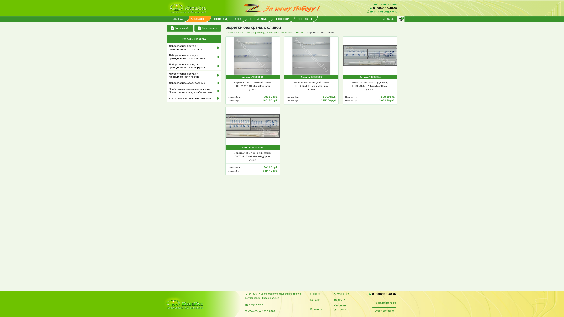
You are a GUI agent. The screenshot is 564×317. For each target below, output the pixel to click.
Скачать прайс (182, 28)
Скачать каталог (210, 28)
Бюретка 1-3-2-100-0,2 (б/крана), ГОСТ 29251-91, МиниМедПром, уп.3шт (252, 156)
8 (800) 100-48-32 (384, 8)
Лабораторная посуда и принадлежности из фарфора (187, 66)
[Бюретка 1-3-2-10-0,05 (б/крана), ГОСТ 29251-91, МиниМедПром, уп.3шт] (253, 56)
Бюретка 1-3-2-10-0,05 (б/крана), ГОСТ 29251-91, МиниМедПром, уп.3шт (252, 86)
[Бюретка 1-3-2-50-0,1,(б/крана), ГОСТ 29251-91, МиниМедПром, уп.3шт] (370, 56)
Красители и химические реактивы (190, 98)
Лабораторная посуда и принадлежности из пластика (187, 57)
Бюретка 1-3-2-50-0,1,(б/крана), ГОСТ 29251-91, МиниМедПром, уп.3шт (370, 86)
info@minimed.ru (258, 304)
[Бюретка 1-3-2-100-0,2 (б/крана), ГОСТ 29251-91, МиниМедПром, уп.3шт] (253, 126)
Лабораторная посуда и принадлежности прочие (184, 75)
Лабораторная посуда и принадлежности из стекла (186, 47)
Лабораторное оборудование (187, 82)
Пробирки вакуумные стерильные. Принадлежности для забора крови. (191, 90)
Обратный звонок (384, 310)
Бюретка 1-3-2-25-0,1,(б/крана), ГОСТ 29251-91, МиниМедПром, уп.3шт (311, 86)
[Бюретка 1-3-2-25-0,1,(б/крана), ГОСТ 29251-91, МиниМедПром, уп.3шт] (311, 56)
